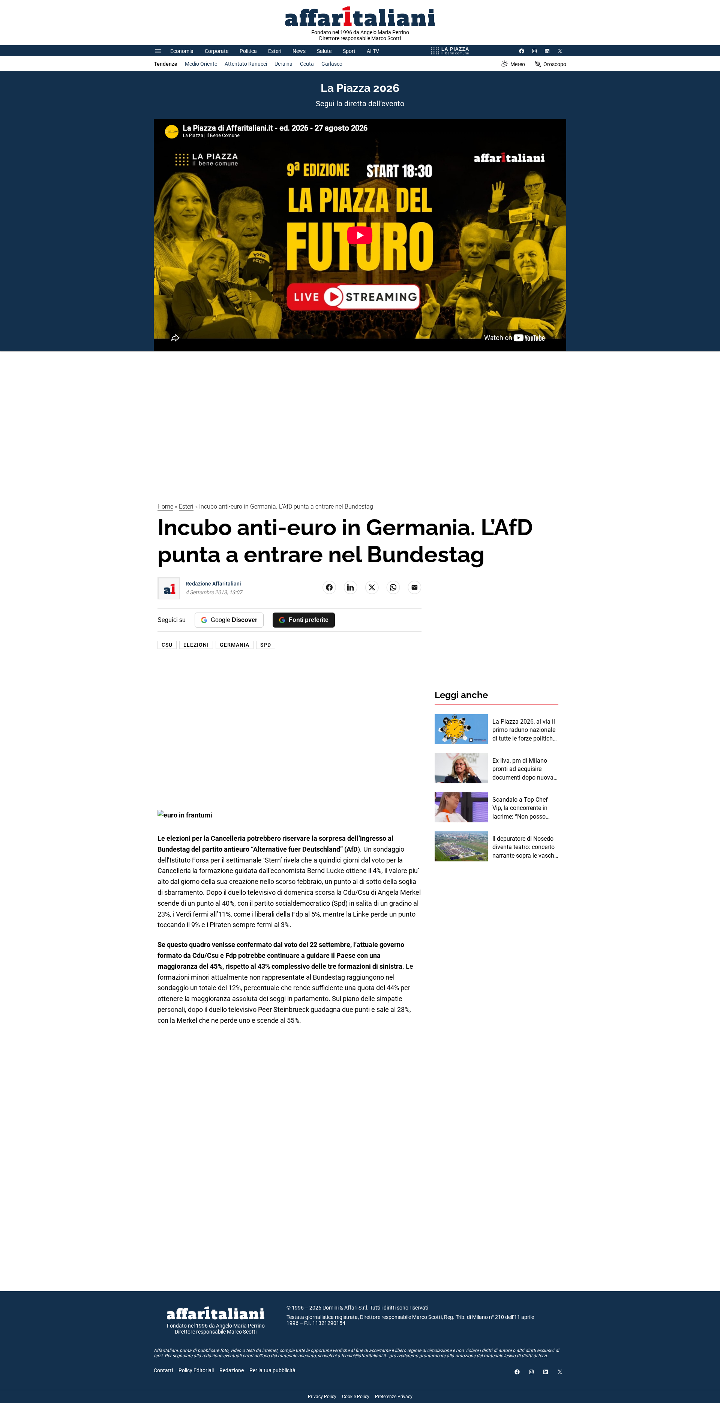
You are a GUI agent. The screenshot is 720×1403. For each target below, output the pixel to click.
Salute (324, 51)
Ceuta (307, 64)
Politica (248, 51)
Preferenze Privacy (393, 1396)
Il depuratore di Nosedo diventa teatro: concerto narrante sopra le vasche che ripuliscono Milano (524, 847)
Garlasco (331, 64)
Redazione (231, 1370)
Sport (349, 51)
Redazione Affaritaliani (213, 584)
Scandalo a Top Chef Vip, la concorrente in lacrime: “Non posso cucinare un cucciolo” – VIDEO (523, 808)
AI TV (373, 51)
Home (165, 506)
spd (265, 645)
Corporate (216, 51)
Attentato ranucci (246, 64)
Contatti (163, 1370)
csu (167, 645)
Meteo (517, 64)
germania (234, 645)
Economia (182, 51)
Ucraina (283, 64)
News (299, 51)
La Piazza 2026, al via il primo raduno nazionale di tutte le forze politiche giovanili (524, 730)
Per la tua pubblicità (272, 1370)
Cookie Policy (355, 1396)
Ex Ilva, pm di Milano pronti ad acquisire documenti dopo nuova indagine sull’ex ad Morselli (523, 769)
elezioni (196, 645)
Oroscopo (554, 64)
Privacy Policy (322, 1396)
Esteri (274, 51)
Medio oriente (201, 64)
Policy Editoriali (196, 1370)
